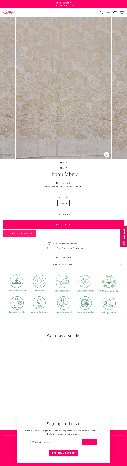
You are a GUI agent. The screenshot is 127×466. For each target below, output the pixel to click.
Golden (63, 203)
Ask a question (63, 264)
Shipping (59, 186)
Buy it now (63, 224)
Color (63, 197)
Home (63, 168)
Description (63, 257)
